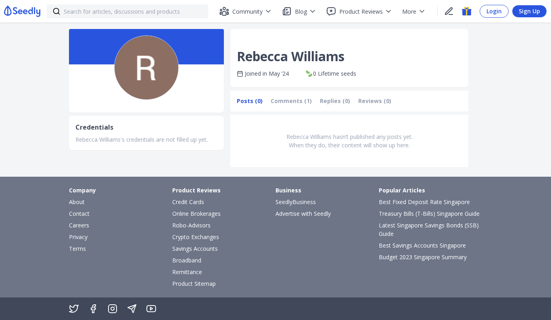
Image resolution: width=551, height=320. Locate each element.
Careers (79, 225)
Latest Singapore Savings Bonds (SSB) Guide (429, 229)
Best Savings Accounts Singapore (422, 245)
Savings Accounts (195, 248)
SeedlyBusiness (296, 202)
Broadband (186, 260)
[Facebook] (93, 309)
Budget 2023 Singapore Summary (423, 257)
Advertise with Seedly (303, 213)
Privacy (78, 237)
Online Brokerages (196, 213)
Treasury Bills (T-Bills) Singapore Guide (429, 213)
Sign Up (529, 11)
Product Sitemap (194, 283)
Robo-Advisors (191, 225)
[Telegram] (132, 309)
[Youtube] (151, 309)
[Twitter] (74, 309)
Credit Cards (188, 202)
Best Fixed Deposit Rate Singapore (424, 202)
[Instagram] (112, 309)
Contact (79, 213)
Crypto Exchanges (195, 237)
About (77, 202)
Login (494, 11)
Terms (77, 248)
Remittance (187, 272)
